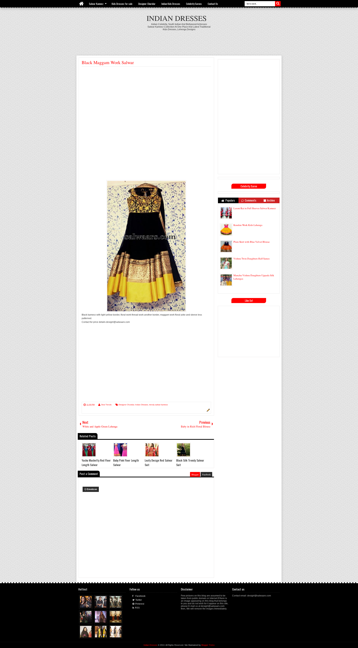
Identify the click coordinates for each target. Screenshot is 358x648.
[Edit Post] (207, 411)
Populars (230, 200)
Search (278, 3)
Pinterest (139, 604)
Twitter (138, 600)
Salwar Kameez (96, 4)
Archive (271, 200)
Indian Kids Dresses (170, 4)
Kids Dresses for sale (122, 4)
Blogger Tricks (208, 645)
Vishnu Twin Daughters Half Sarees (251, 258)
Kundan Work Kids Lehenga (247, 225)
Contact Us (213, 4)
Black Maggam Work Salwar (108, 62)
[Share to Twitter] (86, 604)
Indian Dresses (177, 18)
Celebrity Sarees (194, 4)
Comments (250, 200)
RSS (137, 607)
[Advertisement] (179, 41)
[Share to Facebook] (82, 604)
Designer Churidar (147, 4)
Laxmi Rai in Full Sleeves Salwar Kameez (254, 208)
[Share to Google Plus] (90, 604)
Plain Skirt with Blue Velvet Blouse (251, 241)
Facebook (206, 474)
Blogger (195, 474)
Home (81, 3)
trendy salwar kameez (158, 405)
